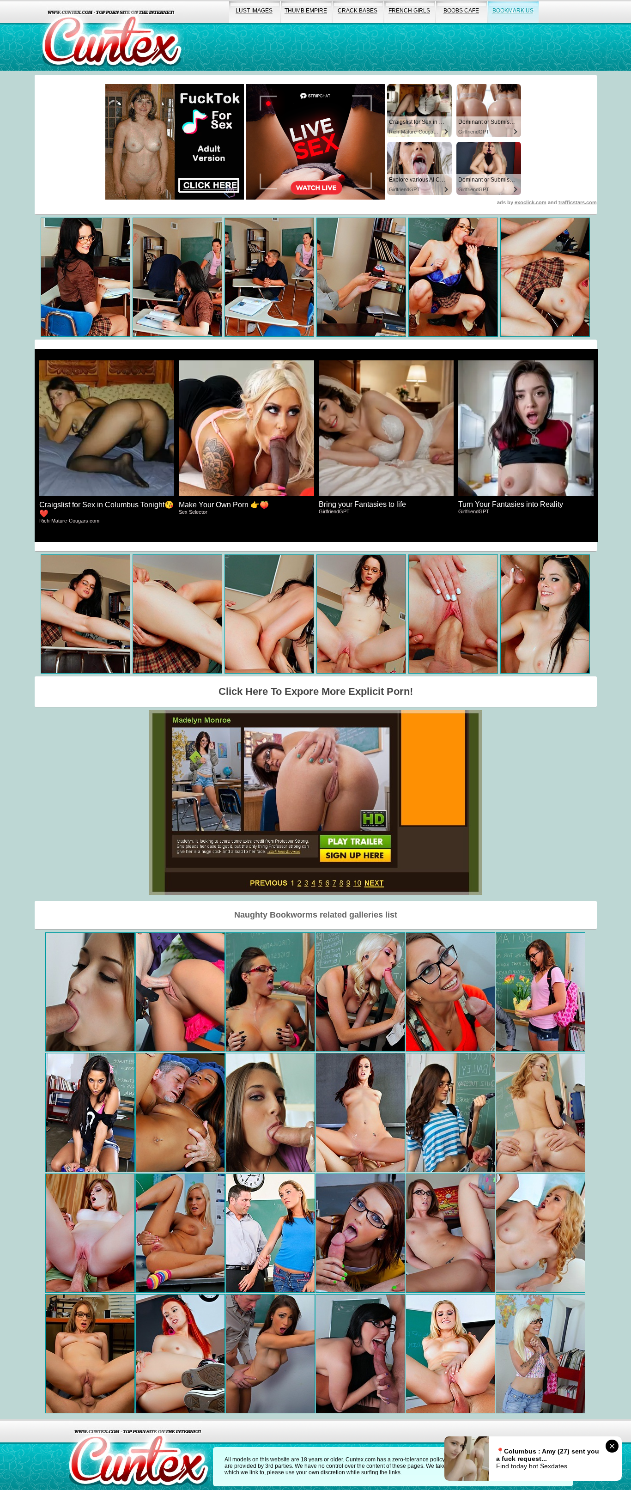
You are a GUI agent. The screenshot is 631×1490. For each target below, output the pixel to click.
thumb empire (306, 10)
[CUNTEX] (112, 35)
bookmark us (513, 10)
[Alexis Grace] (360, 1112)
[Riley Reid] (450, 992)
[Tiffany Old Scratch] (540, 1233)
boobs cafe (461, 10)
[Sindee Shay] (450, 1353)
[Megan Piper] (360, 1353)
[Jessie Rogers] (540, 1112)
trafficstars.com (577, 202)
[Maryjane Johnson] (360, 1233)
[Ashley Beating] (540, 992)
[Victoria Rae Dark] (90, 992)
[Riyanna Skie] (180, 1112)
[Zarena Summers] (450, 1112)
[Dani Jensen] (180, 1353)
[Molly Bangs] (180, 992)
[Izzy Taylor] (90, 1353)
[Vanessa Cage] (180, 1233)
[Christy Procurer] (270, 992)
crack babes (357, 10)
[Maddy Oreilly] (450, 1233)
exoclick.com (530, 202)
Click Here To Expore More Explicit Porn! (315, 691)
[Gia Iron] (90, 1112)
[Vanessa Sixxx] (270, 1353)
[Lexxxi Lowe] (270, 1233)
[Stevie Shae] (540, 1353)
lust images (254, 10)
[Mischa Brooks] (270, 1112)
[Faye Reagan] (90, 1233)
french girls (409, 10)
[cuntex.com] (139, 1454)
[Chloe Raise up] (360, 992)
